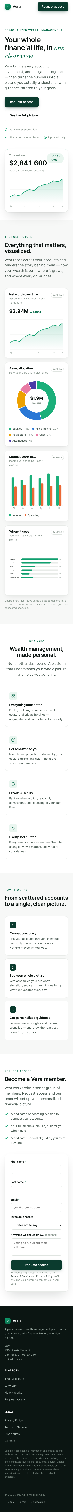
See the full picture (24, 115)
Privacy (9, 1501)
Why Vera (11, 1386)
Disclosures (12, 1434)
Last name (18, 1182)
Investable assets (22, 1216)
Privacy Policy (44, 1276)
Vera (17, 6)
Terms (22, 1501)
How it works (13, 1392)
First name (18, 1161)
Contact (10, 1441)
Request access (53, 6)
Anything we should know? (34, 1234)
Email (15, 1199)
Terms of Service (20, 1276)
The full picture (14, 1379)
